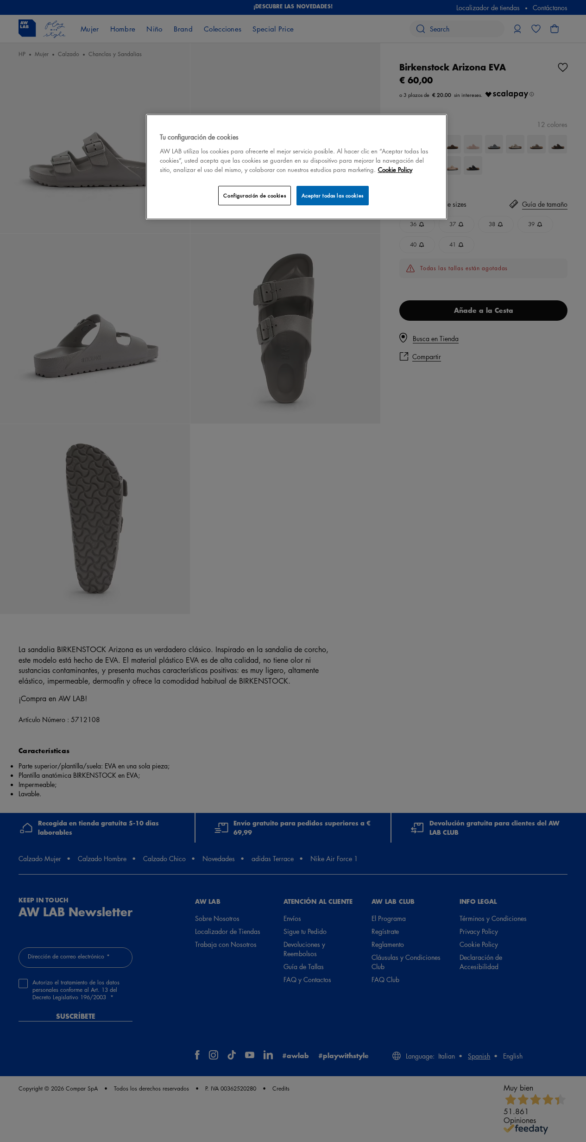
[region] (296, 166)
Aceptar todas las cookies (333, 195)
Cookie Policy (395, 169)
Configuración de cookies (254, 195)
